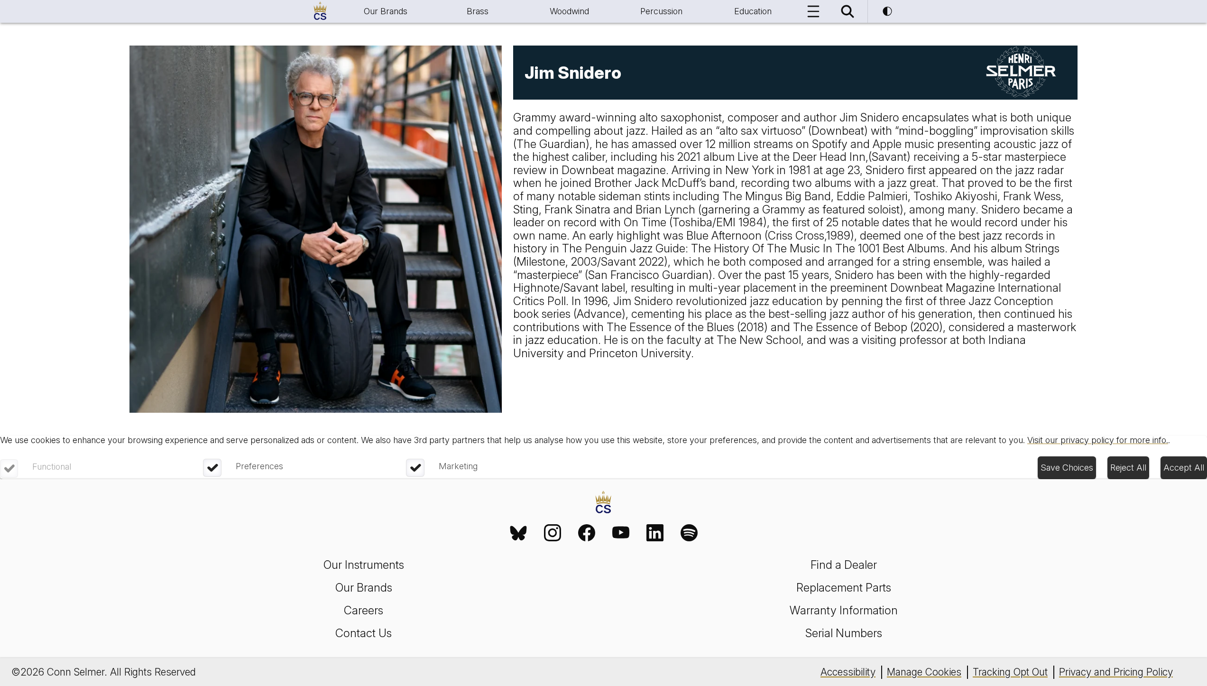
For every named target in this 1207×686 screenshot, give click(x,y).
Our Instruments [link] (363, 565)
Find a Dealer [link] (844, 565)
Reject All (1128, 468)
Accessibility (847, 672)
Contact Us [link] (363, 633)
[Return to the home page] (603, 503)
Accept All (1183, 468)
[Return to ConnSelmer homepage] (320, 11)
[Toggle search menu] (847, 11)
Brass (477, 11)
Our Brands (385, 11)
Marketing (458, 466)
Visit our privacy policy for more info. (1097, 440)
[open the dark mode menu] (887, 11)
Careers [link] (363, 610)
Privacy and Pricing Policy (1116, 672)
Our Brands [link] (363, 587)
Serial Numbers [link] (843, 633)
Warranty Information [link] (844, 610)
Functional (51, 467)
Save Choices (1067, 468)
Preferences (259, 466)
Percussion (661, 11)
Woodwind (569, 11)
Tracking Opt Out (1010, 672)
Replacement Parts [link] (843, 587)
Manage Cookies (924, 672)
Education (753, 11)
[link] (518, 532)
